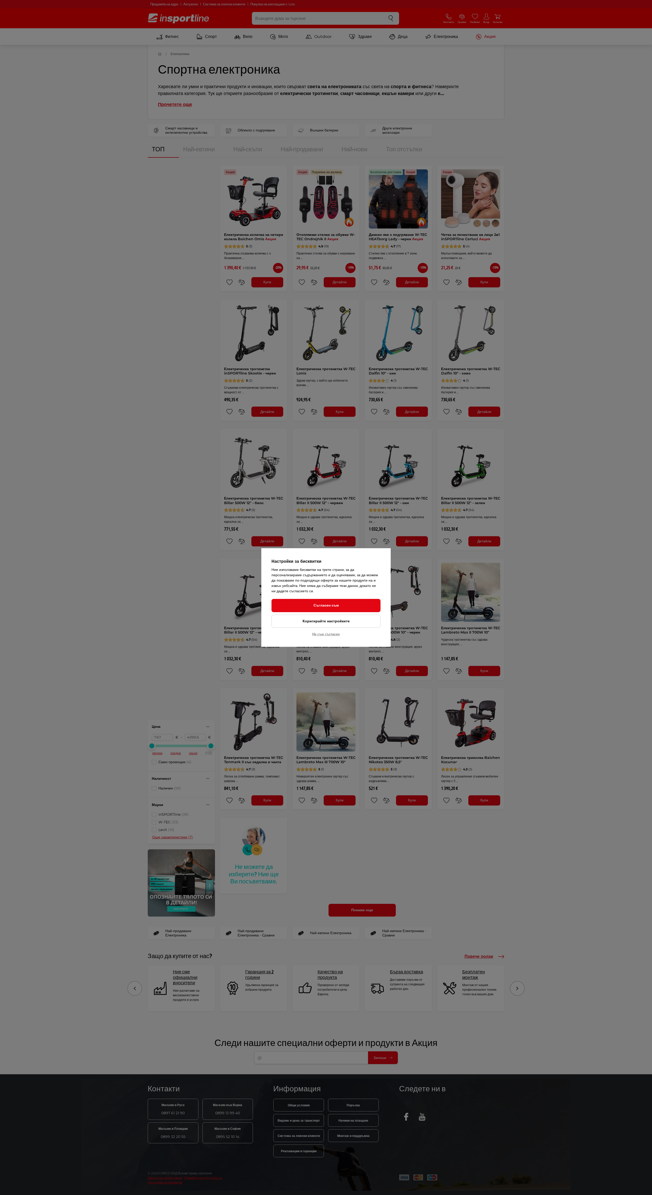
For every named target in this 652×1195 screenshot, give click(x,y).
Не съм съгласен (326, 634)
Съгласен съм (326, 605)
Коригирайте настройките (326, 621)
